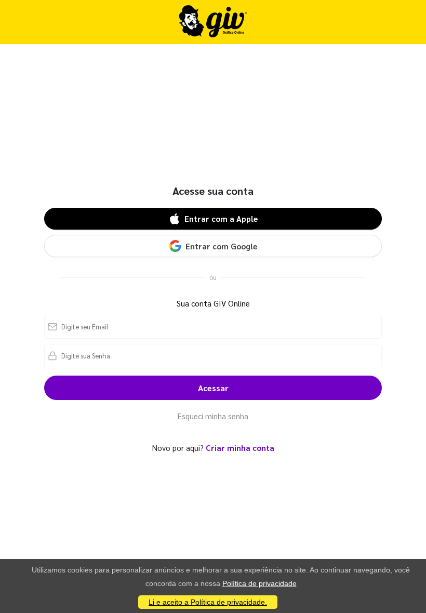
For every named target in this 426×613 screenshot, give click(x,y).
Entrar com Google (221, 246)
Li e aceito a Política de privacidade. (208, 602)
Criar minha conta (240, 447)
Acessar (213, 387)
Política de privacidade (259, 583)
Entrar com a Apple (221, 218)
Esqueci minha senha (213, 416)
